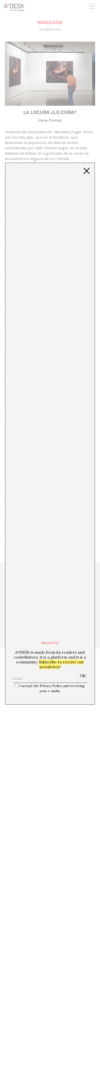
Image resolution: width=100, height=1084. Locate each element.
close (86, 171)
